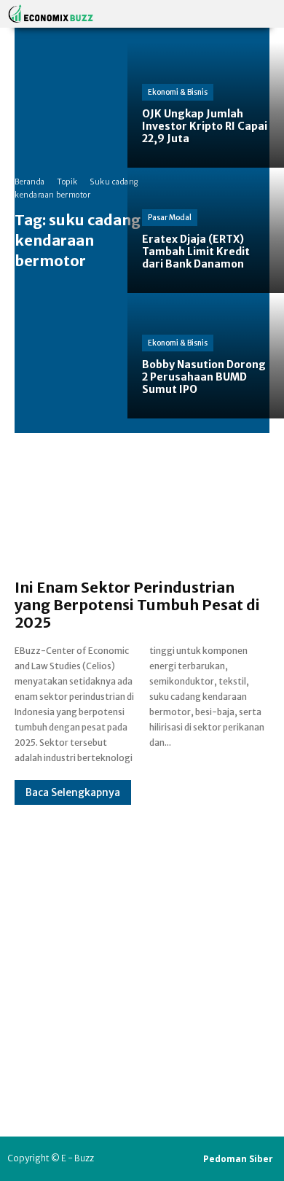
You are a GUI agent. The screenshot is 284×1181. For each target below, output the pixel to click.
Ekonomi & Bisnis (178, 92)
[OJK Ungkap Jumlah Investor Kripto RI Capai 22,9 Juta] (205, 105)
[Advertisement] (142, 947)
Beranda (30, 182)
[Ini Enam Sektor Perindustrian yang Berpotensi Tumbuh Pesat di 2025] (142, 513)
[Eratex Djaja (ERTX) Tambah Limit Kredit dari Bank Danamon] (205, 230)
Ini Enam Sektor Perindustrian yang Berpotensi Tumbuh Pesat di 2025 (137, 604)
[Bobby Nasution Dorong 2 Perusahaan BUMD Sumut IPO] (205, 355)
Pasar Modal (170, 217)
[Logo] (51, 13)
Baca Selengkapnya (72, 792)
